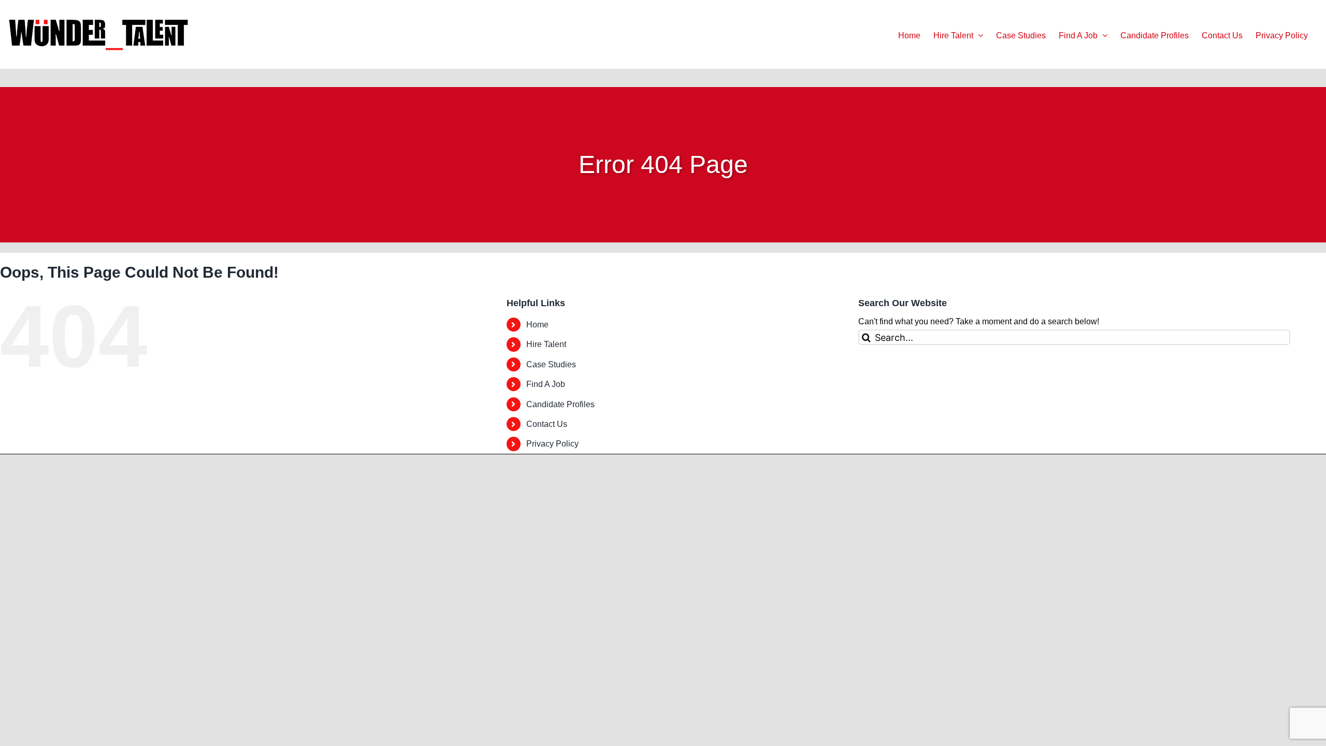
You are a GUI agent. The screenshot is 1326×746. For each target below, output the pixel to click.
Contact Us (546, 424)
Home (537, 324)
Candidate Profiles (560, 404)
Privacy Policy (552, 443)
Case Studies (551, 364)
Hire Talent (546, 344)
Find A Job (545, 384)
